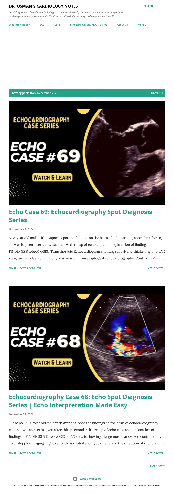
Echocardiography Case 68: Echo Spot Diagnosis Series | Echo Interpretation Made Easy (80, 401)
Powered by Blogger (89, 478)
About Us (122, 24)
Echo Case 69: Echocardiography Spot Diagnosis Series (80, 216)
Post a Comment (30, 268)
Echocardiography (19, 24)
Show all (156, 93)
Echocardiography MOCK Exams (88, 24)
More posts (157, 466)
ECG (42, 24)
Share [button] (12, 268)
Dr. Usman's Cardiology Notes (43, 6)
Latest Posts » (156, 268)
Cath (57, 24)
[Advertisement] (87, 60)
